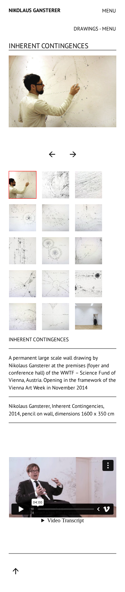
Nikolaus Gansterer (34, 10)
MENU (109, 10)
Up (16, 571)
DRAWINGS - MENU (95, 28)
